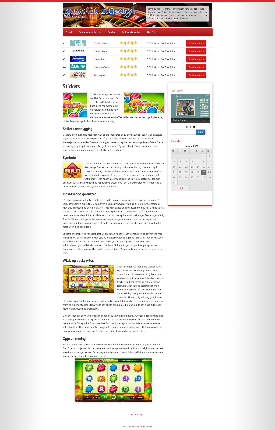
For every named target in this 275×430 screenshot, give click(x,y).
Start (69, 32)
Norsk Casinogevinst (99, 10)
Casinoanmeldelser (90, 32)
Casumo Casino (102, 67)
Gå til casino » (196, 43)
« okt (180, 188)
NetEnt (151, 32)
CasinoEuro (100, 59)
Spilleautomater (131, 32)
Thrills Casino (101, 43)
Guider (111, 32)
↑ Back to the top (136, 414)
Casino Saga (100, 51)
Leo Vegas (99, 75)
